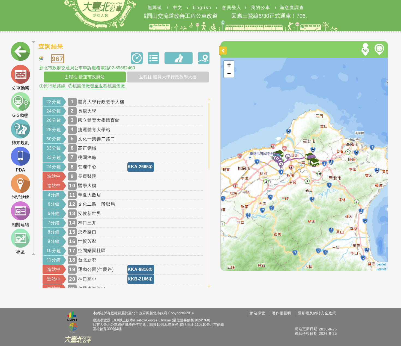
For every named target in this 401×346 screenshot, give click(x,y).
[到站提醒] (232, 116)
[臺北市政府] (71, 317)
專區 (20, 252)
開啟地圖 (228, 60)
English (202, 7)
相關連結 (20, 224)
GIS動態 (20, 115)
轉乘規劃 (20, 142)
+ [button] (229, 64)
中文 (177, 7)
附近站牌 (20, 197)
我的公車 (260, 7)
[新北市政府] (73, 328)
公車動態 (20, 88)
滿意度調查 (292, 7)
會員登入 (231, 7)
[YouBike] (380, 49)
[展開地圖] (223, 50)
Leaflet (381, 264)
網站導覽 (257, 313)
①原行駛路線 (52, 86)
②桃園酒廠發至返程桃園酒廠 (96, 86)
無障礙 (155, 7)
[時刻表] (137, 58)
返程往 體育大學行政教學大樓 (168, 77)
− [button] (229, 73)
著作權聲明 (281, 313)
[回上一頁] (20, 52)
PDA (20, 170)
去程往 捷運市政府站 (84, 77)
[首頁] (102, 6)
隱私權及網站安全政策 (317, 313)
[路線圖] (178, 58)
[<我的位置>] (366, 49)
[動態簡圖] (204, 58)
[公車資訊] (154, 58)
